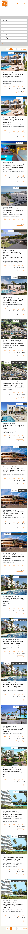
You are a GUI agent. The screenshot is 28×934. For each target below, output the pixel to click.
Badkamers (4, 32)
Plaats (3, 29)
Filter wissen (5, 44)
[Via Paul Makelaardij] (5, 4)
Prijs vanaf (4, 35)
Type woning (5, 38)
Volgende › (25, 49)
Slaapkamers (5, 26)
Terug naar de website (21, 3)
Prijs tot (3, 41)
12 (21, 49)
